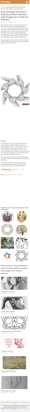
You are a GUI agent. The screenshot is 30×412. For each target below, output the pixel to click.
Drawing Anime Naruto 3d (7, 291)
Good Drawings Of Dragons (8, 311)
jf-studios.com (20, 408)
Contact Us (7, 402)
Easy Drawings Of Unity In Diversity (13, 174)
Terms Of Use (18, 402)
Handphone (16, 169)
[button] (27, 2)
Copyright (13, 402)
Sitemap (2, 402)
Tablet (22, 169)
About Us (24, 402)
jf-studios (5, 1)
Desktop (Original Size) (8, 171)
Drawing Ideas (4, 22)
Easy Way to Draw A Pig (7, 351)
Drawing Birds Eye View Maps (8, 371)
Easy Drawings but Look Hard (8, 391)
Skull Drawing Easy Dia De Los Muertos (11, 331)
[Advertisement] (15, 60)
